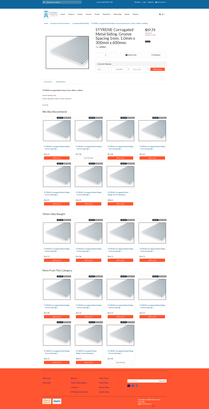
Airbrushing (117, 14)
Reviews (135, 14)
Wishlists (138, 2)
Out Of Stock (88, 158)
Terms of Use (103, 378)
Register (151, 2)
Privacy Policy (103, 383)
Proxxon (88, 14)
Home (63, 14)
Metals (127, 14)
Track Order (46, 383)
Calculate (158, 69)
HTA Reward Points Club (79, 392)
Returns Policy (104, 387)
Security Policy (104, 392)
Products (71, 14)
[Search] (43, 2)
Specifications (60, 82)
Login (144, 2)
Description (48, 82)
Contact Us (75, 387)
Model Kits (106, 14)
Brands (80, 14)
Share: (98, 47)
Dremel (97, 14)
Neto (153, 406)
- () (162, 14)
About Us (74, 378)
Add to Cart (57, 158)
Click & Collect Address (79, 383)
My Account (46, 378)
